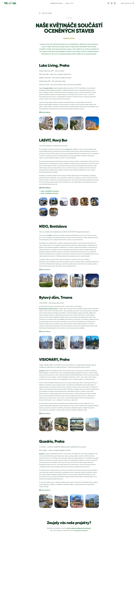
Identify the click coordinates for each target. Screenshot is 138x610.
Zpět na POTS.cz (126, 3)
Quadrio (41, 453)
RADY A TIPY (69, 3)
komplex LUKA (48, 88)
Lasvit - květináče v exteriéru (50, 191)
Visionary (42, 370)
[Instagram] (112, 3)
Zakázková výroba (56, 3)
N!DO (50, 235)
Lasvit (68, 149)
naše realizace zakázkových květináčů (79, 528)
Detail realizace (45, 112)
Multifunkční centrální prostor (48, 308)
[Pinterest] (115, 3)
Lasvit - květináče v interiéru (49, 193)
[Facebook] (108, 3)
